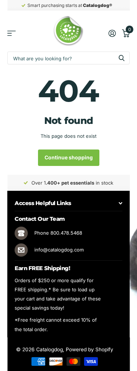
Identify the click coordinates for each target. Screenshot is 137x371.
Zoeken (122, 58)
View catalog (11, 33)
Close (68, 203)
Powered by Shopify (89, 349)
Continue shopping (69, 157)
